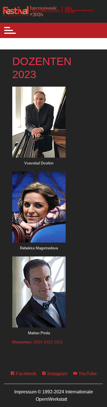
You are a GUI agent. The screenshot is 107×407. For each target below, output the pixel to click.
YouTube (87, 373)
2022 (48, 342)
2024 (38, 342)
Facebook (25, 373)
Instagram (56, 373)
